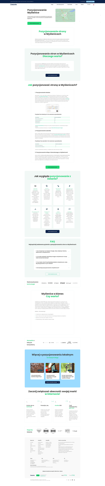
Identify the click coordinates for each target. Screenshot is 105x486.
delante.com (43, 462)
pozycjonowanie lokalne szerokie (60, 134)
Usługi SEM (31, 449)
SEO (30, 1)
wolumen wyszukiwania (39, 125)
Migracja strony (40, 451)
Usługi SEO (31, 448)
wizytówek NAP (46, 225)
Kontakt (88, 4)
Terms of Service (47, 480)
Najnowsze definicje (32, 450)
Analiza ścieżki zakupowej (41, 448)
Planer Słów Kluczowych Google (57, 127)
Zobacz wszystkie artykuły (51, 382)
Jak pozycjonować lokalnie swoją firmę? (36, 376)
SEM (31, 1)
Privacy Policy (42, 480)
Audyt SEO (39, 445)
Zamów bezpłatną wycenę (34, 23)
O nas (76, 4)
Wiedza (82, 4)
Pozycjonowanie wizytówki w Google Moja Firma (51, 377)
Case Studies (69, 4)
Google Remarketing (48, 444)
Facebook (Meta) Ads (48, 445)
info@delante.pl (42, 475)
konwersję (67, 98)
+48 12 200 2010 (83, 1)
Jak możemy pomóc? (60, 4)
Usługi (52, 4)
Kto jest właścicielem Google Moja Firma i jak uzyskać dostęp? (68, 377)
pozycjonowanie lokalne (43, 96)
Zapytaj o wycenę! (90, 1)
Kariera (31, 444)
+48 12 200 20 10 (33, 462)
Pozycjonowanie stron (40, 444)
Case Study (31, 442)
